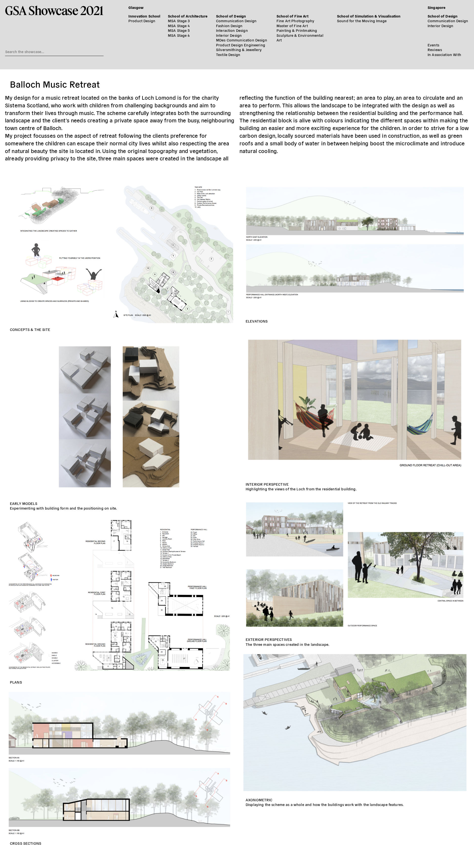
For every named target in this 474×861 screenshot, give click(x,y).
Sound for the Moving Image (362, 20)
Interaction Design (232, 30)
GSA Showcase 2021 (54, 10)
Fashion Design (229, 25)
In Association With (444, 54)
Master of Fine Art (292, 25)
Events (433, 44)
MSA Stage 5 (179, 30)
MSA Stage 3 (179, 20)
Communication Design (236, 20)
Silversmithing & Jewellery (239, 49)
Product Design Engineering (240, 44)
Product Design (141, 20)
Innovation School (144, 16)
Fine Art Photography (295, 20)
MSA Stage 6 (179, 35)
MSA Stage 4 (179, 25)
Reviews (435, 49)
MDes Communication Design (241, 40)
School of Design (231, 16)
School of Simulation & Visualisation (368, 16)
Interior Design (229, 35)
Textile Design (228, 54)
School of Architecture (187, 16)
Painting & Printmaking (296, 30)
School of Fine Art (292, 16)
